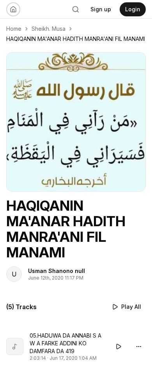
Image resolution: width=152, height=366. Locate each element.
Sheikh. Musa (48, 28)
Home (13, 28)
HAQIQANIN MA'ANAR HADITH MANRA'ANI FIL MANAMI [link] (75, 38)
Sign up (100, 9)
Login (132, 9)
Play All (131, 306)
